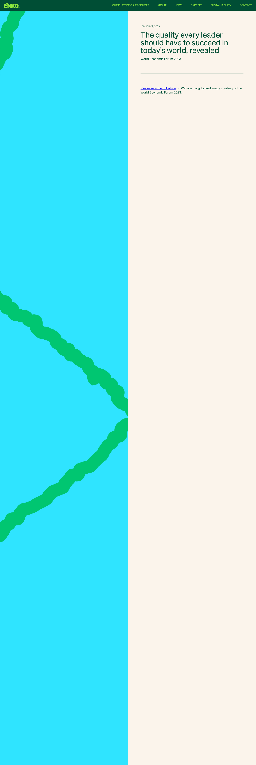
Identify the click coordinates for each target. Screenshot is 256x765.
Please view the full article (158, 88)
